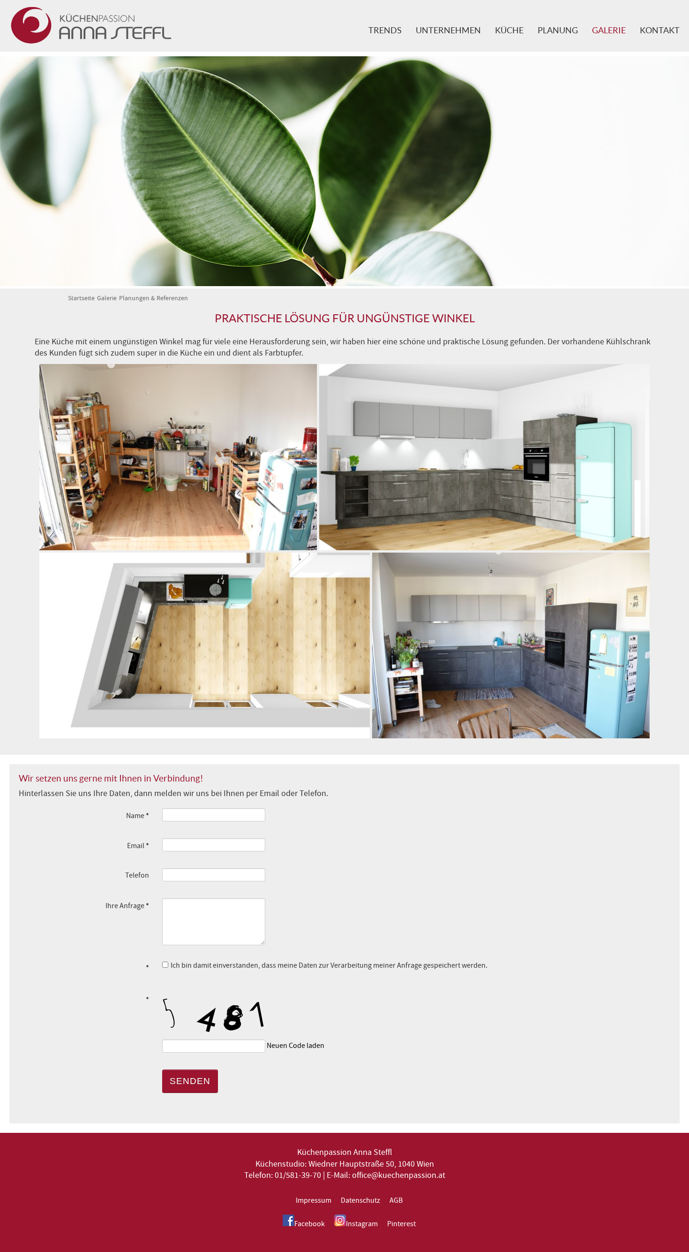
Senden (190, 1081)
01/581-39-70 (298, 1175)
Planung (558, 30)
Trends (385, 30)
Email (138, 845)
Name (137, 815)
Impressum (313, 1200)
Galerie (609, 30)
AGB (396, 1200)
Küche (509, 30)
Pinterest (401, 1224)
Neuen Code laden (295, 1045)
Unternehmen (448, 30)
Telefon (137, 875)
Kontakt (660, 30)
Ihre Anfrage (127, 906)
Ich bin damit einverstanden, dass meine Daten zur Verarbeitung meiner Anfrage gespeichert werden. (329, 965)
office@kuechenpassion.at (398, 1175)
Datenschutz (360, 1200)
